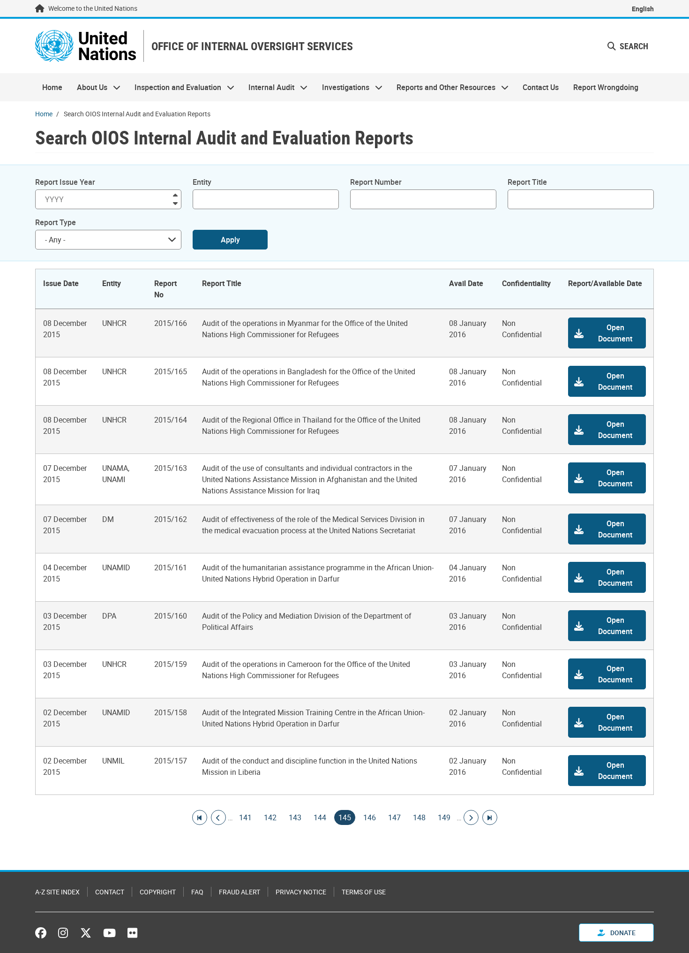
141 (245, 817)
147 (394, 817)
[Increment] (175, 194)
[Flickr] (132, 932)
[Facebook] (43, 932)
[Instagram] (63, 932)
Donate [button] (622, 932)
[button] (607, 333)
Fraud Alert (239, 891)
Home (52, 87)
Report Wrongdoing (605, 87)
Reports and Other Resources (442, 87)
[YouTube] (109, 932)
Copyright (158, 891)
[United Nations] (85, 46)
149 (444, 817)
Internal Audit (267, 87)
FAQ (197, 891)
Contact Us (541, 87)
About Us (88, 87)
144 (319, 817)
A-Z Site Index (57, 891)
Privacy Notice (301, 891)
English (643, 8)
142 (270, 817)
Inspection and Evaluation (174, 87)
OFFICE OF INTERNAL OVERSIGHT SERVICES (252, 46)
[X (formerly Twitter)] (85, 932)
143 (295, 817)
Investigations (342, 87)
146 (369, 817)
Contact (109, 891)
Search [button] (633, 46)
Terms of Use (364, 891)
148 (419, 817)
